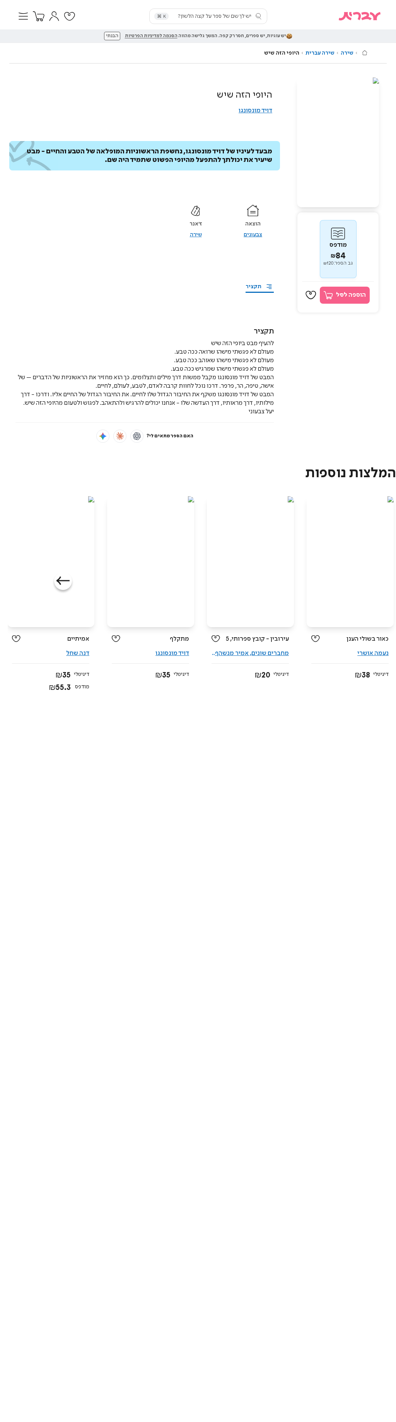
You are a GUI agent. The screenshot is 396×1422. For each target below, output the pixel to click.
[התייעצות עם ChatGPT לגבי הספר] (136, 436)
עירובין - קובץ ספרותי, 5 (257, 639)
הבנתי (112, 36)
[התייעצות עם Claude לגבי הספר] (119, 436)
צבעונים (253, 235)
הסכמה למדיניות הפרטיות (151, 36)
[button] (23, 16)
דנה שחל (77, 653)
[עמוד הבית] (365, 53)
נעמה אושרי (373, 653)
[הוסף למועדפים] (311, 295)
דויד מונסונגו (255, 110)
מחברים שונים (270, 653)
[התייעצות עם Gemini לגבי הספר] (102, 436)
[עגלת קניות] (38, 16)
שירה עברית (320, 53)
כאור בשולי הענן (367, 639)
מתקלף (179, 639)
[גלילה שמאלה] (63, 581)
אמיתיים (78, 639)
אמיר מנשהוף (231, 653)
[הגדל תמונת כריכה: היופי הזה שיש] (338, 142)
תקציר (253, 287)
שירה (347, 53)
